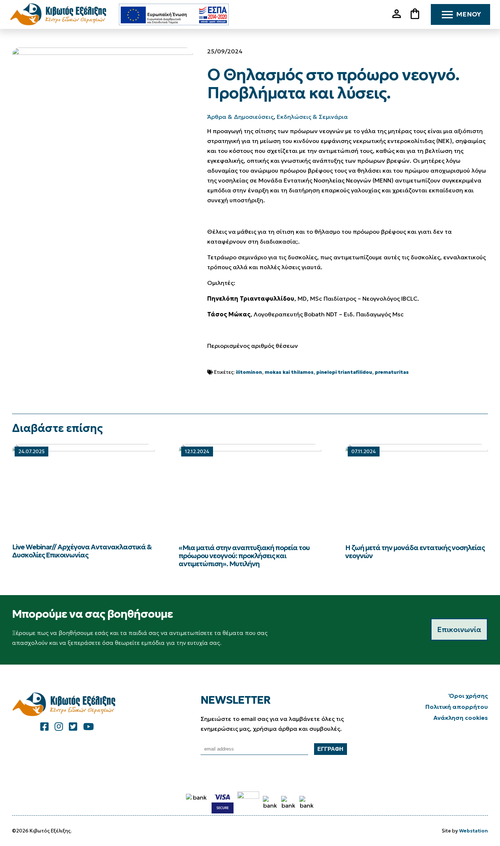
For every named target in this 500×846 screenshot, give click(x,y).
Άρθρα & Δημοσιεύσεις (240, 116)
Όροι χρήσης (468, 695)
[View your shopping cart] (417, 14)
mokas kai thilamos (289, 372)
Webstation (473, 831)
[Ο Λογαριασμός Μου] (399, 18)
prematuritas (392, 372)
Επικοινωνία (459, 629)
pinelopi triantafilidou (344, 372)
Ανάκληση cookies (460, 717)
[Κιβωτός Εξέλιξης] (61, 14)
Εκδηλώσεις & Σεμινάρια (312, 116)
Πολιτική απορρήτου (456, 706)
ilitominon (249, 372)
